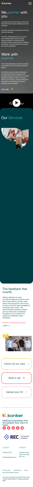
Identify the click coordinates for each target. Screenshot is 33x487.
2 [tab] (5, 325)
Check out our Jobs (14, 364)
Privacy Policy (11, 479)
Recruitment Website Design (11, 472)
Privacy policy (7, 470)
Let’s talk (5, 90)
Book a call (14, 378)
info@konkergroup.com (9, 457)
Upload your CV (14, 392)
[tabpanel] (16, 310)
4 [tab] (9, 325)
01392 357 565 (7, 452)
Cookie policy (18, 470)
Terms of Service (24, 479)
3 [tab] (7, 325)
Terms (26, 470)
